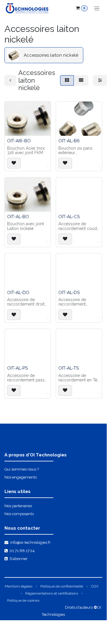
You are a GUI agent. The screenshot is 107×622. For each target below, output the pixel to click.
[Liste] (81, 80)
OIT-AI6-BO (19, 140)
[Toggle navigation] (96, 8)
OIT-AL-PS (17, 368)
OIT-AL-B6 (69, 140)
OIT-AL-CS (69, 216)
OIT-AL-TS (68, 368)
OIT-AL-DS (69, 292)
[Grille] (67, 80)
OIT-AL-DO (18, 292)
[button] (14, 163)
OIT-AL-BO (18, 216)
